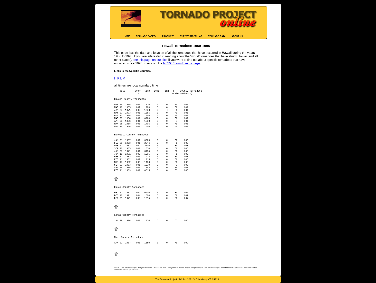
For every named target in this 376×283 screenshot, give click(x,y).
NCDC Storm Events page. (182, 63)
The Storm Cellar (191, 36)
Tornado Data (217, 36)
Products (168, 36)
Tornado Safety (146, 36)
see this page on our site (150, 59)
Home (127, 36)
